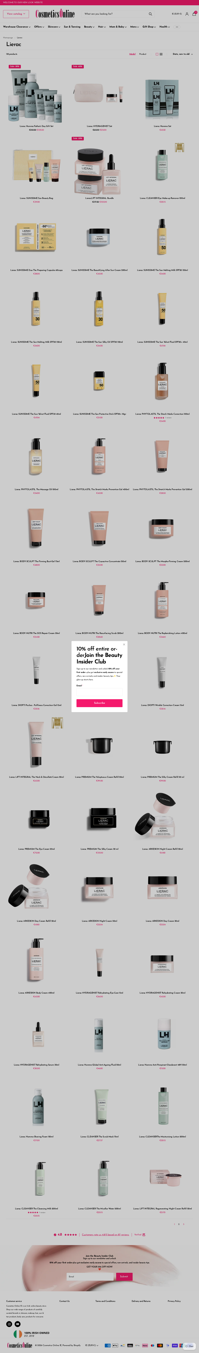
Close (124, 644)
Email (79, 686)
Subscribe (99, 703)
